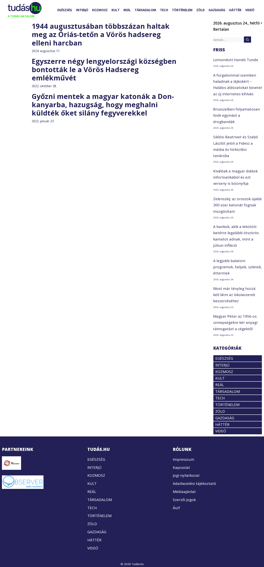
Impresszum (183, 459)
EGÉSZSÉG (64, 10)
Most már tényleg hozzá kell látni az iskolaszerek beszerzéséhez (234, 295)
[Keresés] (247, 39)
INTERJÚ (82, 10)
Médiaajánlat (184, 491)
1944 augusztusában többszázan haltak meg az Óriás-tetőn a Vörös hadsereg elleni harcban (100, 34)
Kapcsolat (181, 467)
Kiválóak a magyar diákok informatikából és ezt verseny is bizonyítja (235, 177)
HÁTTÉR (235, 10)
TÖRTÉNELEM (182, 10)
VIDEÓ (249, 10)
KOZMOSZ (100, 10)
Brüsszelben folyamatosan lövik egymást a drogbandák (236, 115)
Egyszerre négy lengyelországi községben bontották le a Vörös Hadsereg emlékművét (104, 70)
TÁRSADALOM (145, 10)
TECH (164, 10)
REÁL (127, 10)
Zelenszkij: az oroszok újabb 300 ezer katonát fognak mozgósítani (237, 205)
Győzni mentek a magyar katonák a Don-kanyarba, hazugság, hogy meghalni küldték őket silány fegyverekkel (103, 105)
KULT (116, 10)
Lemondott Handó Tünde (235, 59)
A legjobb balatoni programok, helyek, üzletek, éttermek (237, 267)
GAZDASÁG (217, 10)
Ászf (176, 507)
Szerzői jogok (184, 499)
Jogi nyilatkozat (186, 475)
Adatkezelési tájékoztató (194, 483)
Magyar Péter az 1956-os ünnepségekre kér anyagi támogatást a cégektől (235, 322)
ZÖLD (200, 10)
